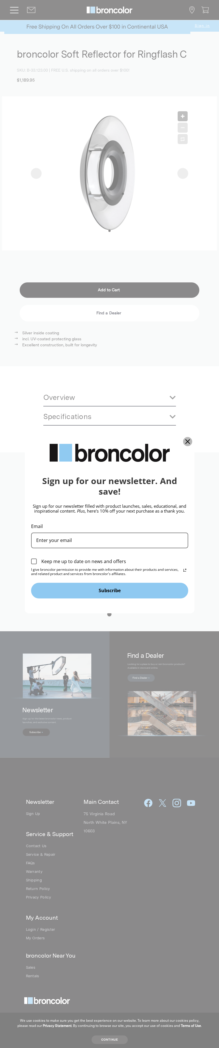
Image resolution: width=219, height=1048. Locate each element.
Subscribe (110, 590)
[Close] (187, 441)
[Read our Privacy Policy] (184, 570)
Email (37, 526)
